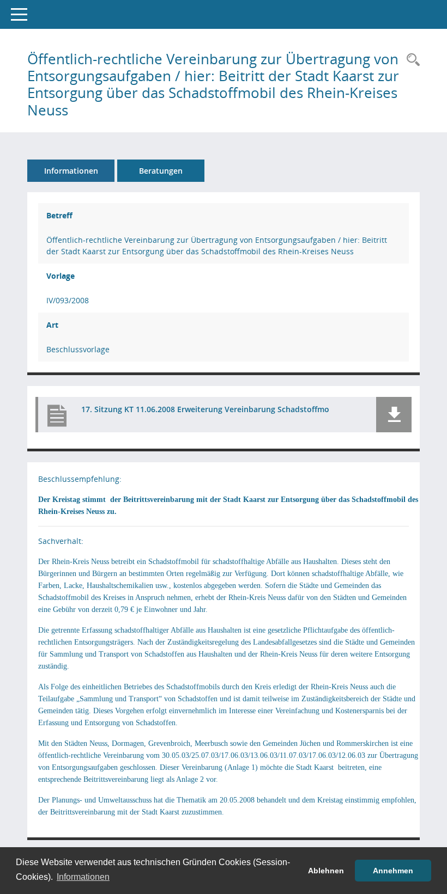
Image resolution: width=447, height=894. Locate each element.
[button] (394, 414)
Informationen (71, 171)
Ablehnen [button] (326, 870)
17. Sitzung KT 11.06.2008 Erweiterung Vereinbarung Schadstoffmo (205, 409)
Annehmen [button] (393, 870)
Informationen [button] (83, 876)
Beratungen (161, 171)
